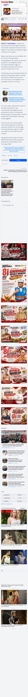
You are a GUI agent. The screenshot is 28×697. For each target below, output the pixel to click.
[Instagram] (11, 665)
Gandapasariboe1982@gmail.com (16, 654)
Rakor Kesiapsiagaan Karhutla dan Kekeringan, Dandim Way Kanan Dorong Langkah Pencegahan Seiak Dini (17, 468)
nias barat (19, 501)
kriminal (19, 495)
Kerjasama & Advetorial (9, 683)
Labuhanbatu (7, 498)
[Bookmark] (25, 19)
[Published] (5, 20)
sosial (16, 155)
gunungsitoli (6, 495)
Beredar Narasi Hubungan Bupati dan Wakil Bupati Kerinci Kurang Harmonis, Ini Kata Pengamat (16, 452)
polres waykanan (12, 478)
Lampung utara (6, 447)
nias (20, 498)
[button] (5, 160)
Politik (6, 676)
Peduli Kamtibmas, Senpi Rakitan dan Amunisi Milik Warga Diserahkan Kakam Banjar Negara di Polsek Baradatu (16, 484)
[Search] (23, 2)
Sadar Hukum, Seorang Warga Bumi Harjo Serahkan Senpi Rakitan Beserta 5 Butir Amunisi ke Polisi (16, 476)
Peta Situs (6, 687)
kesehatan (6, 501)
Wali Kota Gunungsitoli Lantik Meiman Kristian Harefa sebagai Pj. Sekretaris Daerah (15, 171)
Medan (4, 155)
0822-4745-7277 (17, 653)
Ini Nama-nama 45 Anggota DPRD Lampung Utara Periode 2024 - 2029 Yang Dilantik (13, 445)
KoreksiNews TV (8, 671)
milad (10, 155)
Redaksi (6, 682)
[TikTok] (14, 665)
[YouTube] (19, 665)
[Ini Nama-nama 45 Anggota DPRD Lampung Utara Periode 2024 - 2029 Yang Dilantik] (14, 442)
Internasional (7, 674)
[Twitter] (17, 665)
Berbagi (18, 160)
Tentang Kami (7, 680)
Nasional (6, 673)
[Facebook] (9, 665)
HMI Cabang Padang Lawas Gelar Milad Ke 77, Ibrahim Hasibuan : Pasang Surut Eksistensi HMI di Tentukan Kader (7, 192)
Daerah (10, 455)
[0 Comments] (19, 19)
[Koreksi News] (7, 2)
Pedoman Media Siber (9, 685)
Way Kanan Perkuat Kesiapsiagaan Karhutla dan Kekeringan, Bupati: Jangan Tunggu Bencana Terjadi (15, 460)
